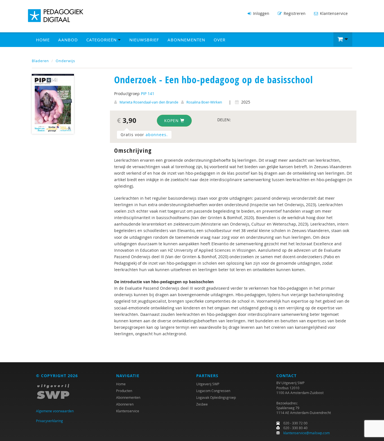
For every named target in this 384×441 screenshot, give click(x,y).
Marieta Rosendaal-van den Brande (148, 102)
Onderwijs (65, 60)
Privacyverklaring (49, 420)
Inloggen (260, 13)
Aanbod (68, 39)
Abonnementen (186, 39)
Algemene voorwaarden (55, 411)
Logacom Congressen (213, 390)
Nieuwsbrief (144, 39)
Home (43, 39)
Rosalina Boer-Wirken (204, 102)
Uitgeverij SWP (207, 384)
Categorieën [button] (102, 39)
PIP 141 (147, 93)
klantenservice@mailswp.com (306, 433)
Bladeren (40, 60)
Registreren (294, 13)
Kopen (172, 120)
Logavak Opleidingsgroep (216, 397)
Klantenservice (333, 13)
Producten (124, 390)
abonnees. (157, 134)
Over (219, 39)
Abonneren (125, 404)
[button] (342, 39)
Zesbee (202, 404)
